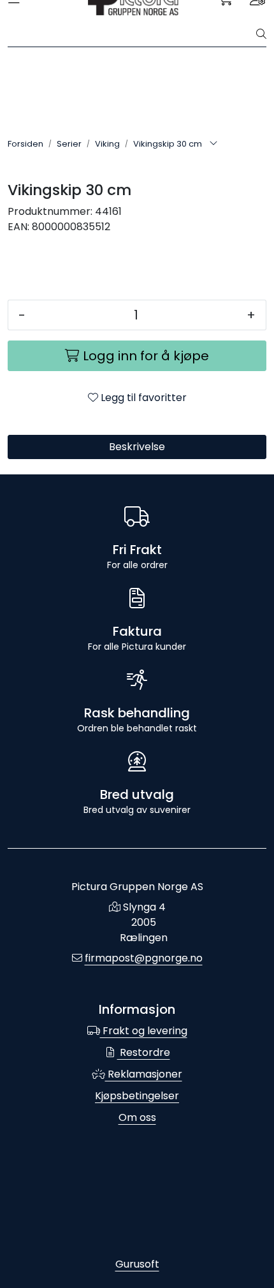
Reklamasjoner (143, 1074)
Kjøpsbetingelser (137, 1095)
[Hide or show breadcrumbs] (213, 144)
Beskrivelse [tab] (137, 446)
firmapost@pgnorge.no (144, 958)
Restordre (143, 1052)
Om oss (137, 1117)
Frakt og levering (143, 1030)
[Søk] (261, 34)
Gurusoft (137, 1264)
